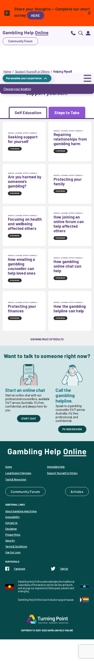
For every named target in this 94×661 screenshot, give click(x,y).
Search (80, 32)
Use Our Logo (13, 552)
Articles (77, 491)
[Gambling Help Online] (26, 33)
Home (7, 71)
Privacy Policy (12, 534)
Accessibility (12, 516)
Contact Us (11, 522)
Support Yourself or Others (32, 71)
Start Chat (28, 418)
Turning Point (47, 619)
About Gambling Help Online (21, 511)
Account (88, 32)
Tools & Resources (15, 479)
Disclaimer (11, 528)
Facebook (19, 568)
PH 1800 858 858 (72, 429)
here (35, 15)
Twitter (64, 568)
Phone (73, 32)
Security (10, 540)
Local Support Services (18, 473)
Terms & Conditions (16, 546)
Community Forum (20, 41)
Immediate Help (56, 466)
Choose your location (17, 89)
